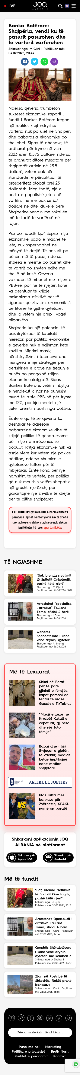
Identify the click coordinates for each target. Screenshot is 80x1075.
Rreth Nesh (59, 1051)
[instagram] (40, 1018)
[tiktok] (59, 1018)
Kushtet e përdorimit (31, 1056)
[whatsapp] (49, 1018)
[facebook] (30, 1018)
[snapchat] (68, 1018)
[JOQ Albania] (40, 6)
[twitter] (21, 1018)
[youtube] (11, 1018)
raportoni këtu (51, 527)
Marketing (53, 1047)
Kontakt (59, 1056)
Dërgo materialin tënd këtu (38, 1032)
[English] (67, 6)
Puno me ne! (29, 1047)
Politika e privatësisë (28, 1051)
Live (11, 6)
